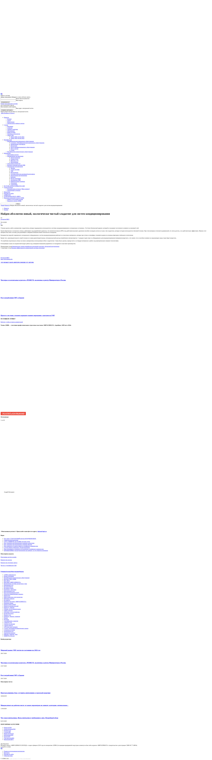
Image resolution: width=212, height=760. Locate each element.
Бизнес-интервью (9, 576)
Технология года (8, 631)
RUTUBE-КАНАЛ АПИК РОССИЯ (14, 186)
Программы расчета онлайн (8, 557)
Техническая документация (15, 166)
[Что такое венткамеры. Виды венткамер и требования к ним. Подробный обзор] (5, 714)
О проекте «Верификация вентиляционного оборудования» (27, 142)
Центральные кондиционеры (19, 175)
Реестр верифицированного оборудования (23, 147)
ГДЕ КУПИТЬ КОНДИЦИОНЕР (13, 414)
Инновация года (8, 585)
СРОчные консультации (11, 627)
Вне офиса (7, 580)
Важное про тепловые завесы (9, 562)
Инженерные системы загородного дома (15, 583)
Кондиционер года (9, 591)
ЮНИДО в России (9, 636)
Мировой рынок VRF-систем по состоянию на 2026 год (20, 650)
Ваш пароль (19, 100)
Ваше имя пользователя (22, 98)
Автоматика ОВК (16, 180)
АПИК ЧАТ (7, 195)
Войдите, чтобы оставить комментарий (12, 322)
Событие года (8, 622)
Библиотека (7, 153)
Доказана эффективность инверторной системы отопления (27, 248)
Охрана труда (14, 159)
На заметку (7, 600)
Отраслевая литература (13, 163)
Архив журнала (8, 187)
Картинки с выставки (10, 589)
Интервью (10, 126)
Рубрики (3, 571)
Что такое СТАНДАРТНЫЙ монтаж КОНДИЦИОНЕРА (20, 538)
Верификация (8, 139)
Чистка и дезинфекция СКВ (8, 565)
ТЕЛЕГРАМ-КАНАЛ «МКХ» (12, 196)
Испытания (14, 145)
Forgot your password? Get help (9, 103)
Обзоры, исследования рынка (12, 609)
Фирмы (21, 571)
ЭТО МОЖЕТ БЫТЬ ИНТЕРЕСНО (11, 262)
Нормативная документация (15, 156)
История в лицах (8, 588)
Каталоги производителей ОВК (16, 165)
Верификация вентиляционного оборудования (20, 141)
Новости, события (9, 607)
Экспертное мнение (9, 633)
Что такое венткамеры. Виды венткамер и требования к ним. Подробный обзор (29, 718)
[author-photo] (5, 256)
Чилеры (13, 168)
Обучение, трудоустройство (12, 612)
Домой (2, 205)
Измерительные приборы (18, 181)
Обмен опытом (8, 610)
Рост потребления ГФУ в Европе (12, 298)
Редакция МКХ (5, 219)
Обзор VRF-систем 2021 (17, 137)
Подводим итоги (8, 613)
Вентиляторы (14, 162)
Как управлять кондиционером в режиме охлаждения (19, 543)
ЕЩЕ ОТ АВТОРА (28, 262)
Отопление (14, 183)
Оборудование (15, 571)
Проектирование (15, 157)
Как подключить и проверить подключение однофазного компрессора (24, 549)
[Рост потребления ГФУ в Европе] (10, 294)
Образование (11, 131)
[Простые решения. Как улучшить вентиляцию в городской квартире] (5, 689)
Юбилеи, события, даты (10, 634)
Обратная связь (8, 755)
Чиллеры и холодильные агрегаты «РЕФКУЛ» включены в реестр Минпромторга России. (33, 280)
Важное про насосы (6, 560)
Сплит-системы (15, 169)
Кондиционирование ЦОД (11, 592)
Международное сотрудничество (13, 597)
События (9, 128)
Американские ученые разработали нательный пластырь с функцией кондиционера (35, 246)
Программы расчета (13, 154)
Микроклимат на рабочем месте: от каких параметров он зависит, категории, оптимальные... (34, 705)
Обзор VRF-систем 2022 (17, 138)
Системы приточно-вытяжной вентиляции (23, 174)
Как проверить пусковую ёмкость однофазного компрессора (21, 546)
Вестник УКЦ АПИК (10, 579)
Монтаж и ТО (14, 160)
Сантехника (14, 184)
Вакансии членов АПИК (14, 201)
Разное (6, 618)
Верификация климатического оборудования (20, 151)
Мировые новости (9, 598)
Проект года (7, 615)
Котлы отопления (16, 178)
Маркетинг (7, 192)
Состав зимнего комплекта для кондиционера (17, 547)
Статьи (6, 125)
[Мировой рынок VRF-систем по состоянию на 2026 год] (5, 647)
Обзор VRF (10, 135)
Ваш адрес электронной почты (24, 108)
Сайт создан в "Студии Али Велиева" (20, 758)
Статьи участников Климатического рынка (16, 628)
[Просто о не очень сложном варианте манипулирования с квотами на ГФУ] (10, 312)
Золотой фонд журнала (13, 190)
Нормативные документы (18, 144)
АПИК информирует (10, 574)
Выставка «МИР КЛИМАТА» (12, 582)
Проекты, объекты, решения (12, 616)
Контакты (7, 752)
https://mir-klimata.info (7, 259)
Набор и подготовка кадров (15, 199)
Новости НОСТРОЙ (10, 604)
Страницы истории (9, 630)
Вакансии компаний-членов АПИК (14, 198)
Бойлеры (13, 177)
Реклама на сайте (9, 193)
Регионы (6, 619)
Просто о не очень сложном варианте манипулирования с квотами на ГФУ (28, 315)
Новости (6, 117)
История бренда (8, 586)
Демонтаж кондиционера (11, 540)
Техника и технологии (13, 134)
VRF (12, 171)
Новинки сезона (8, 603)
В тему (12, 150)
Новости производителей (11, 606)
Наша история (11, 132)
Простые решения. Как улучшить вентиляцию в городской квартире (25, 693)
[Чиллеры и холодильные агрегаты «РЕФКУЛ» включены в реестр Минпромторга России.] (10, 277)
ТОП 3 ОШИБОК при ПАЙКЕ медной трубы (17, 541)
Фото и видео (14, 148)
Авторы (8, 571)
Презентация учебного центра (15, 123)
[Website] (1, 93)
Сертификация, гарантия (11, 621)
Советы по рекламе (9, 624)
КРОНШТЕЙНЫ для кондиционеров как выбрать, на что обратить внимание (26, 550)
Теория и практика (12, 129)
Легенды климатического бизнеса (13, 594)
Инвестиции (10, 122)
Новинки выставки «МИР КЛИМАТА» (15, 601)
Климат (9, 119)
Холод (9, 120)
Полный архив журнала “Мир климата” (18, 189)
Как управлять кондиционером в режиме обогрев (18, 544)
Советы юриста (8, 625)
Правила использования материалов (14, 751)
